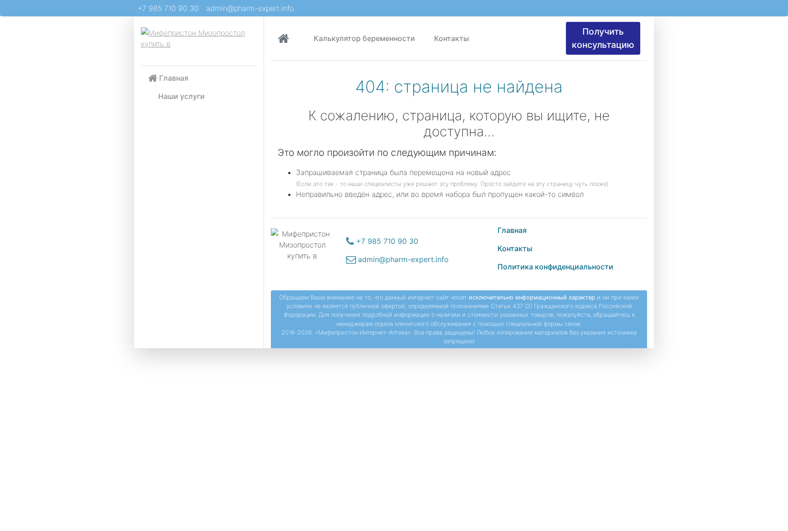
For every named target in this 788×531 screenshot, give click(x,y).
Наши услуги (181, 96)
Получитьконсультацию (603, 38)
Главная (172, 77)
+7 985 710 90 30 (168, 8)
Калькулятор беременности (364, 38)
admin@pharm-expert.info (250, 8)
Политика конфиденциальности (555, 266)
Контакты (450, 38)
